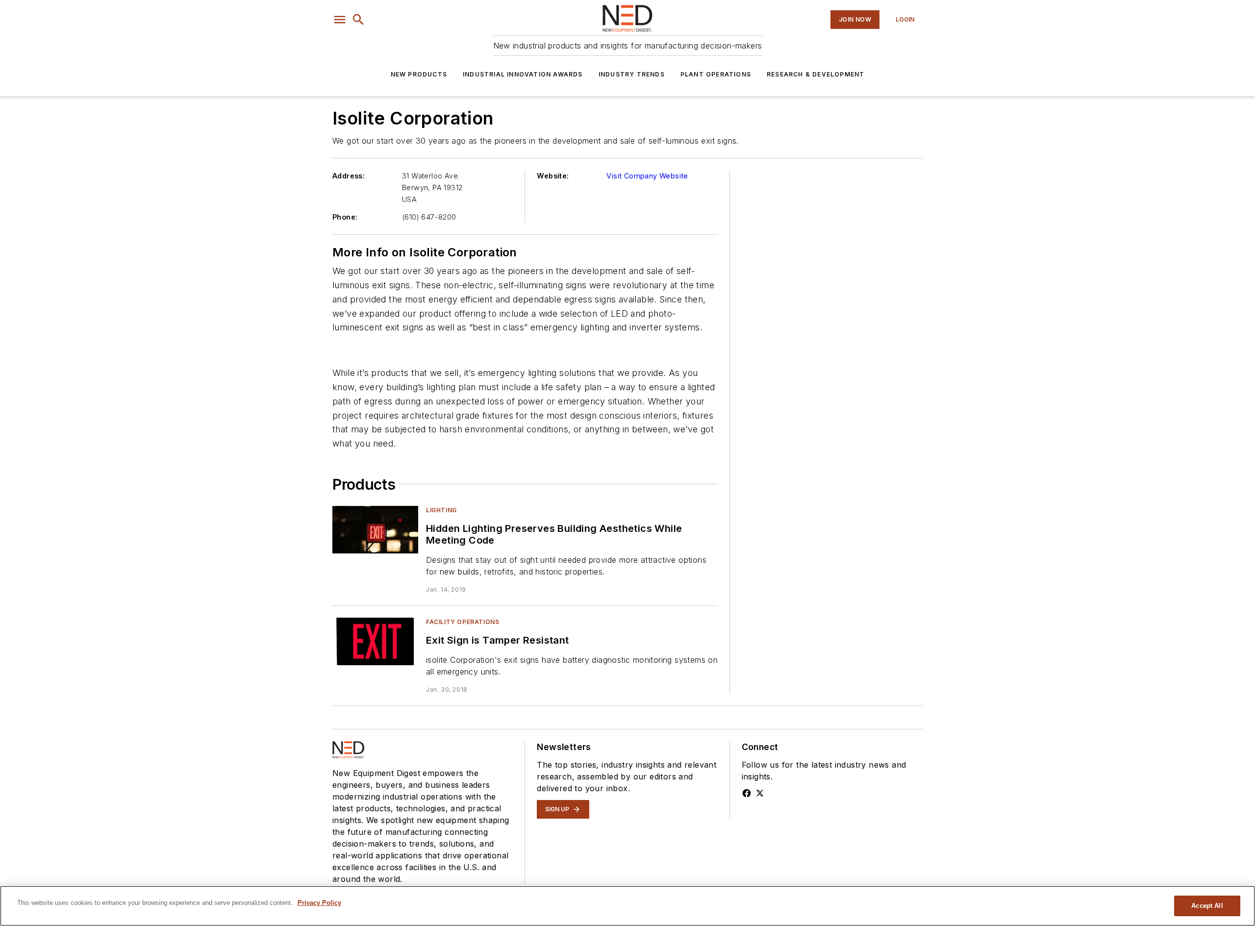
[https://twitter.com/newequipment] (760, 793)
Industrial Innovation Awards (523, 74)
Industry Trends (632, 74)
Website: (553, 176)
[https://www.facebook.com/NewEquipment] (747, 793)
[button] (339, 19)
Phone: (344, 217)
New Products (419, 74)
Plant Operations (715, 74)
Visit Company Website (647, 176)
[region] (627, 906)
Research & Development (815, 74)
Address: (348, 176)
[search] (358, 19)
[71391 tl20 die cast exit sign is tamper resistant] (375, 641)
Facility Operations (462, 622)
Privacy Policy (319, 902)
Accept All (1207, 905)
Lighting (441, 510)
